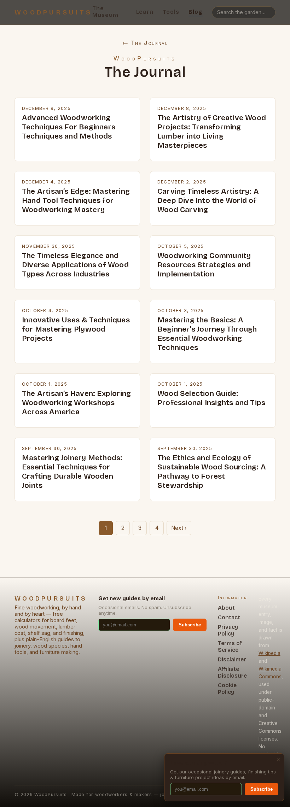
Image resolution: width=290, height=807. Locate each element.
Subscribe (190, 624)
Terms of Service (230, 646)
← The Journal (145, 42)
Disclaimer (232, 659)
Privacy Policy (228, 630)
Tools (171, 11)
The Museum (105, 11)
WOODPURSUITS (53, 12)
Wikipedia (269, 653)
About (226, 607)
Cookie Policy (227, 688)
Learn (145, 11)
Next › (179, 528)
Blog (195, 11)
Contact (229, 617)
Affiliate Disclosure (232, 672)
